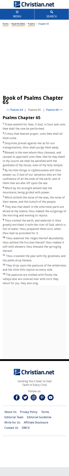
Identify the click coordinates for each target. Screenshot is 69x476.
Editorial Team (13, 417)
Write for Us (12, 422)
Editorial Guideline (39, 417)
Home (5, 24)
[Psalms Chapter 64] (14, 110)
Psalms (31, 24)
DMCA (26, 427)
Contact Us (11, 427)
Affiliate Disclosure (36, 422)
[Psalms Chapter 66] (54, 110)
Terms (45, 412)
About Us (10, 412)
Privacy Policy (29, 412)
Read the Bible (18, 24)
